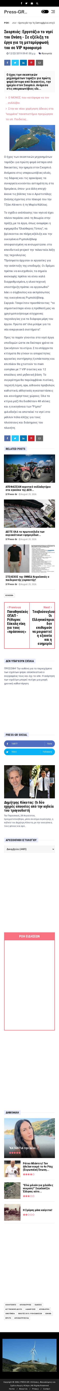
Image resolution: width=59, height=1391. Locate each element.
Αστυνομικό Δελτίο (13, 1309)
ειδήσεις (38, 1305)
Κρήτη (8, 1318)
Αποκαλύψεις (25, 1305)
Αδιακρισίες (31, 1309)
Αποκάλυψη (44, 1309)
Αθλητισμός (10, 1305)
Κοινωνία (47, 53)
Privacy (35, 1389)
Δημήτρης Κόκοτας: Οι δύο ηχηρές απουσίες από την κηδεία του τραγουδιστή (29, 806)
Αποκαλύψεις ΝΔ (21, 1318)
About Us (23, 1389)
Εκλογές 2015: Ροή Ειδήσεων (30, 1313)
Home (12, 1389)
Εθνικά (48, 1313)
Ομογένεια (10, 1313)
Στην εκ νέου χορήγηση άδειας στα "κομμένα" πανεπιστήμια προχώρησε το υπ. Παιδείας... (30, 114)
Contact (46, 1389)
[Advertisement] (29, 892)
